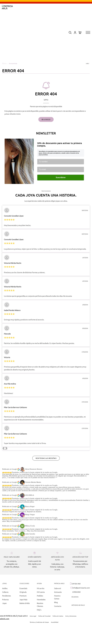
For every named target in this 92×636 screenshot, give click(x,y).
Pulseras (5, 599)
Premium (23, 596)
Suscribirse (61, 177)
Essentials (23, 588)
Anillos (5, 588)
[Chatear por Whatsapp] (46, 577)
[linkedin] (86, 601)
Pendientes (6, 596)
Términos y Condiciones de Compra (39, 622)
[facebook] (77, 601)
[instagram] (73, 601)
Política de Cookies (58, 616)
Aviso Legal (33, 616)
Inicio (5, 63)
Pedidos (40, 596)
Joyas (4, 603)
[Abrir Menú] (88, 32)
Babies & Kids (25, 603)
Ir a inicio (46, 119)
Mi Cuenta (41, 592)
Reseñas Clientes (40, 604)
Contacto (57, 606)
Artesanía (58, 592)
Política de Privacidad (44, 616)
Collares (5, 592)
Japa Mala (23, 599)
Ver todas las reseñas (46, 458)
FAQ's (39, 610)
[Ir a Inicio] (8, 32)
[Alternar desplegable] (70, 32)
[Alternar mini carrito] (80, 32)
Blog (56, 602)
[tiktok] (81, 601)
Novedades (41, 599)
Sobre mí (57, 588)
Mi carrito (40, 588)
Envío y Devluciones (70, 616)
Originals (23, 592)
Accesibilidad (54, 622)
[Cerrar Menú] (52, 279)
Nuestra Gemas (57, 597)
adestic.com (4, 619)
